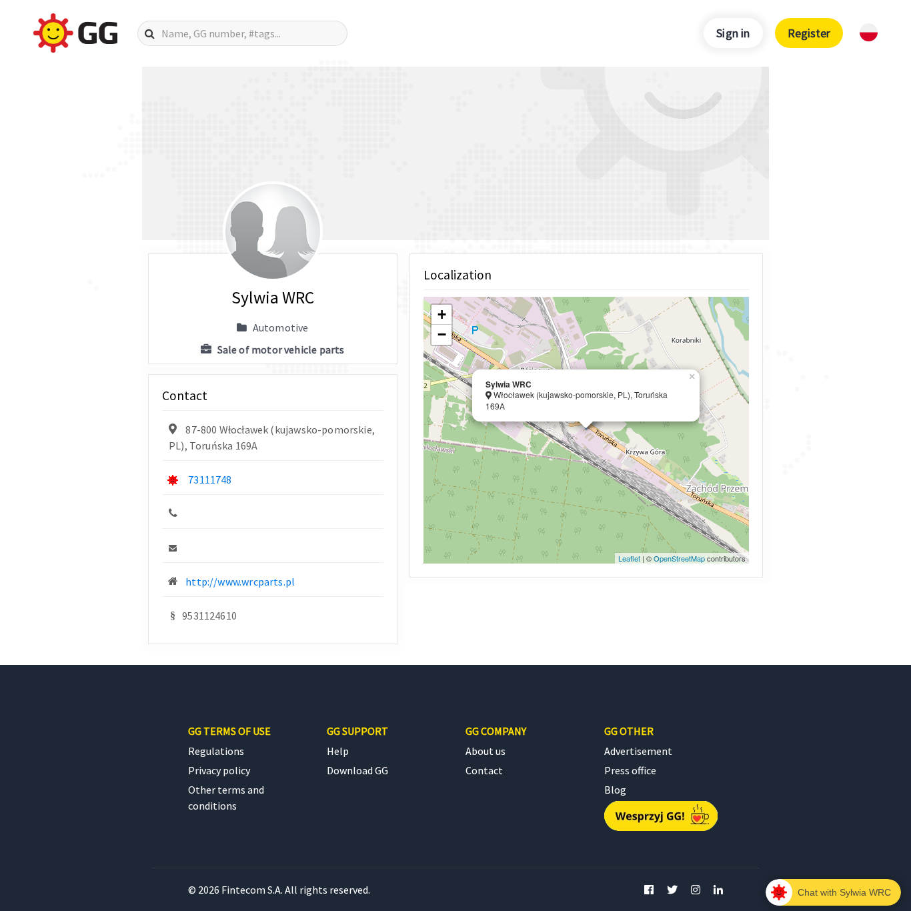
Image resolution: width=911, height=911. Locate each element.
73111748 (209, 479)
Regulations (216, 751)
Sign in (733, 33)
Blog (615, 789)
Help (338, 751)
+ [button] (441, 314)
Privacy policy (219, 770)
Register (809, 33)
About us (486, 751)
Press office (630, 770)
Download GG (357, 770)
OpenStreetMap (679, 558)
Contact (484, 770)
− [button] (441, 334)
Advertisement (638, 751)
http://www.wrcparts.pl (240, 581)
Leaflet (629, 558)
